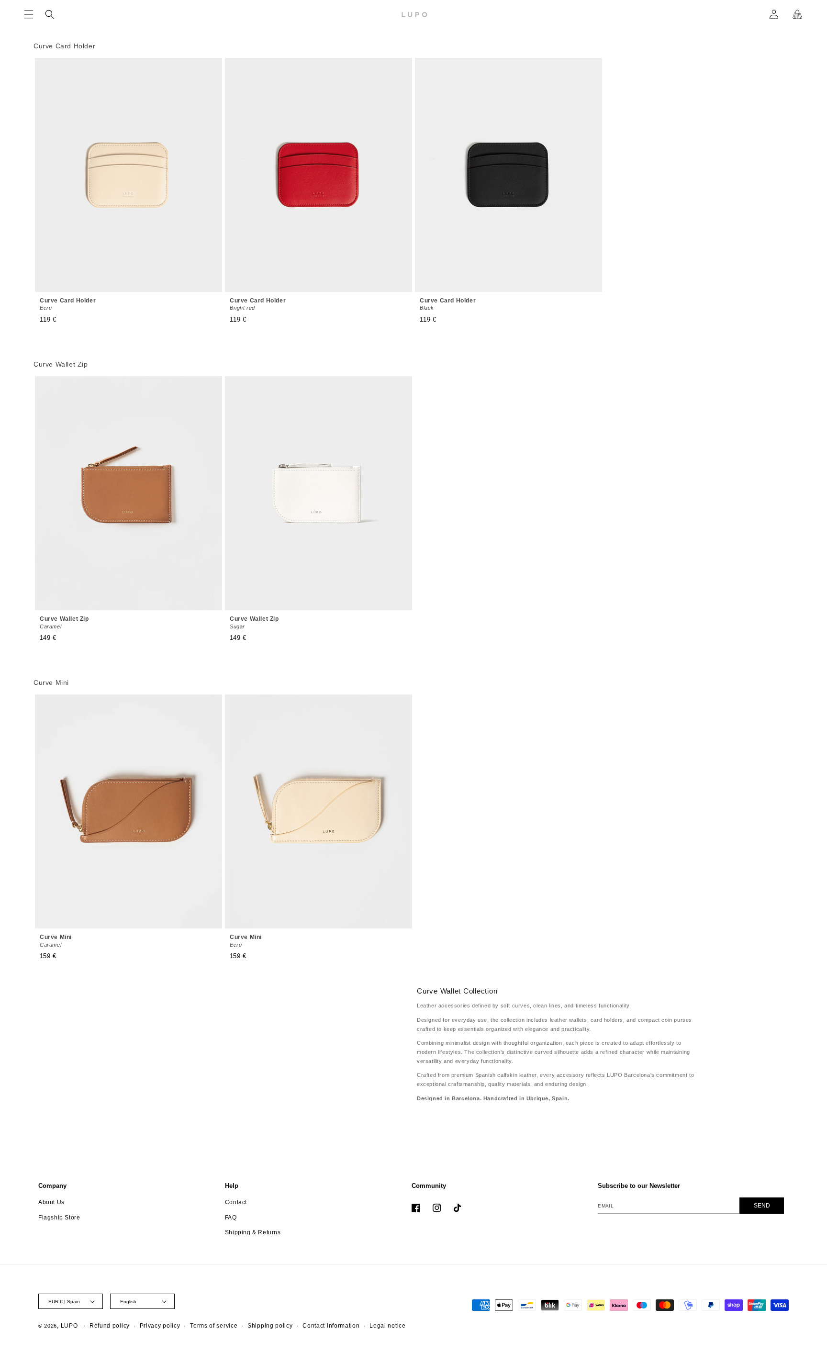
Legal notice (387, 1325)
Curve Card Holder (68, 304)
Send (762, 1205)
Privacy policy (160, 1325)
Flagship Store (59, 1217)
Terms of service (213, 1325)
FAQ (231, 1217)
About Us (51, 1202)
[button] (28, 14)
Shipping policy (270, 1325)
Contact (236, 1202)
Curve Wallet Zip (64, 622)
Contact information (330, 1325)
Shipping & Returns (253, 1232)
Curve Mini (56, 941)
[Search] (49, 14)
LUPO (69, 1325)
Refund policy (109, 1325)
